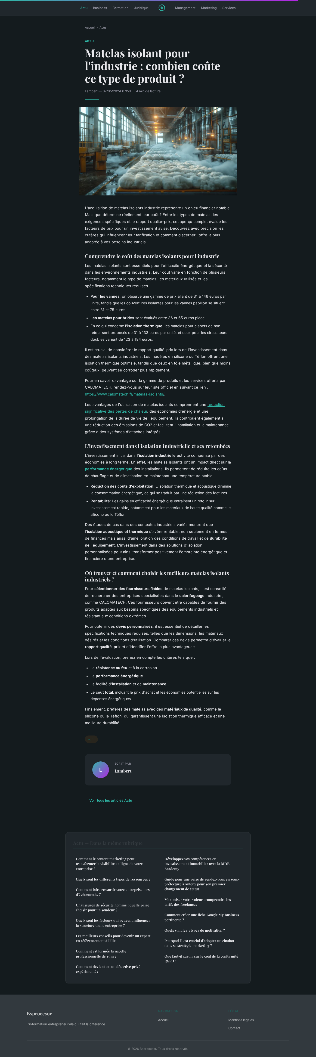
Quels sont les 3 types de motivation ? (194, 930)
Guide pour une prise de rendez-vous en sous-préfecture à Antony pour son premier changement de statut (201, 884)
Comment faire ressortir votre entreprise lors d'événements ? (113, 892)
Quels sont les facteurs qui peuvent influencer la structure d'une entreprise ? (113, 922)
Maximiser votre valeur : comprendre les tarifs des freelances (197, 902)
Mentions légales (241, 1020)
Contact (234, 1028)
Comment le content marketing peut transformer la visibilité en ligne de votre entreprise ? (109, 863)
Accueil (90, 27)
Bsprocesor (39, 1013)
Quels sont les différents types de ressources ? (113, 879)
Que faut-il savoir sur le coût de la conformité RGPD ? (201, 958)
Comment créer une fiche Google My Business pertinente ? (201, 917)
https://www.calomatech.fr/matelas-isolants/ (124, 394)
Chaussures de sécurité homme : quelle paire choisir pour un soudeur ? (112, 907)
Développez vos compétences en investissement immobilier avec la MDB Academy (196, 863)
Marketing (209, 8)
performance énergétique (108, 469)
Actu (83, 8)
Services (229, 8)
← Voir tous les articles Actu (108, 800)
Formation (120, 8)
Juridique (141, 8)
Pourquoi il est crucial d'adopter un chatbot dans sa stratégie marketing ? (199, 943)
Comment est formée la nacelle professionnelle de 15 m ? (101, 953)
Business (100, 8)
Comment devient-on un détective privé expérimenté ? (108, 969)
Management (185, 8)
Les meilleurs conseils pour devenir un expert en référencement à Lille (113, 938)
